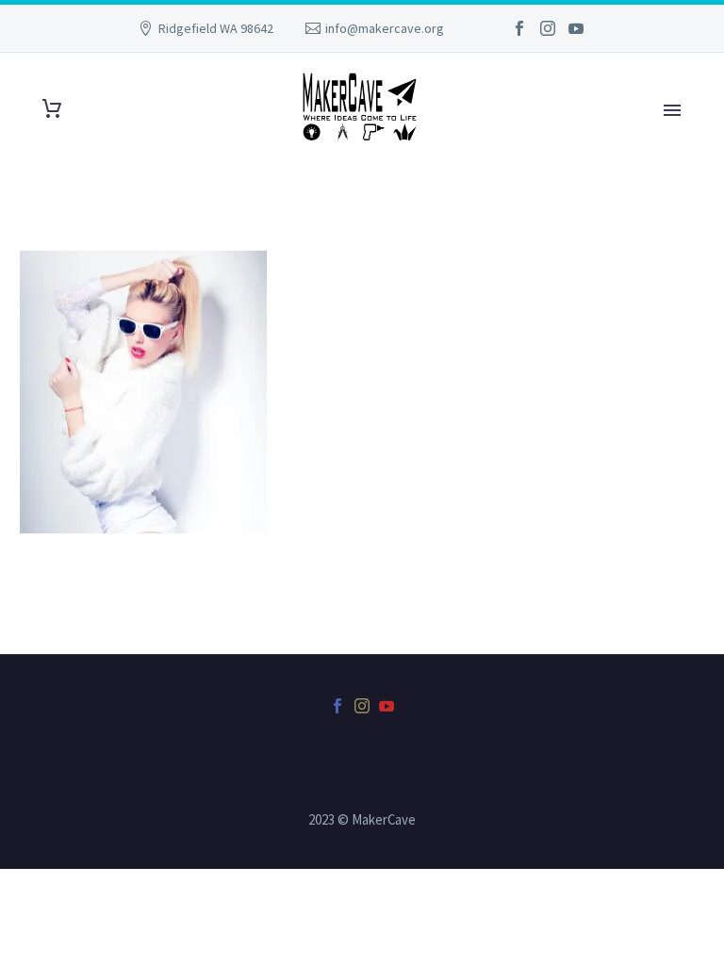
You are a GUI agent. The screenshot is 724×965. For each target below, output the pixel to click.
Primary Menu (672, 110)
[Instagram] (548, 28)
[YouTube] (576, 28)
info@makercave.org (384, 28)
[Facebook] (519, 28)
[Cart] (52, 109)
